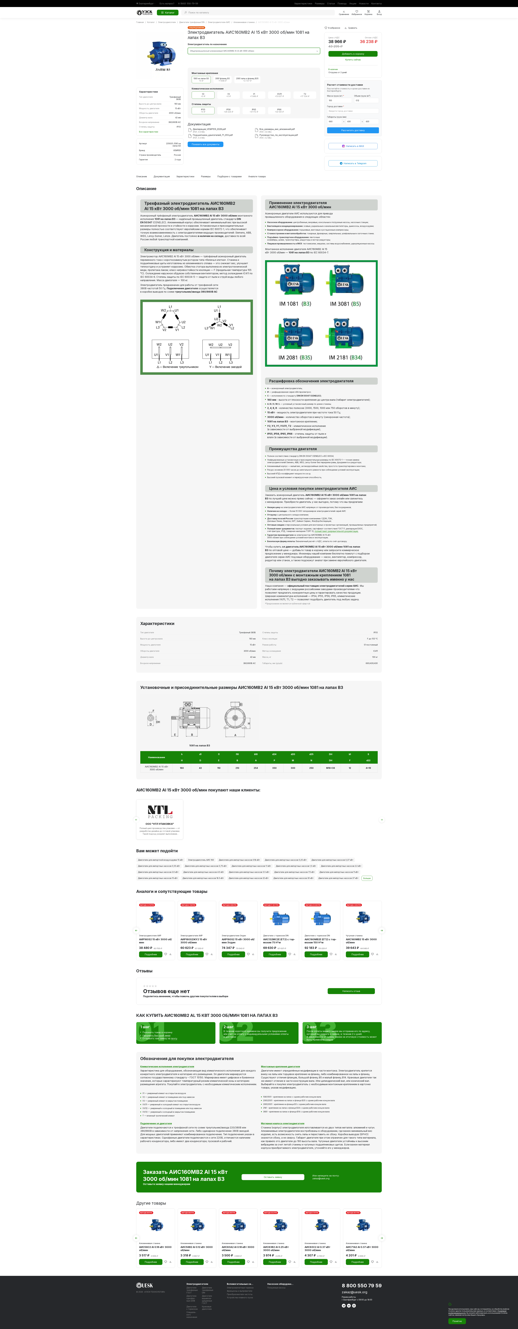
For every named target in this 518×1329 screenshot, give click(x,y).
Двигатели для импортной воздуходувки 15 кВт (160, 860)
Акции (352, 3)
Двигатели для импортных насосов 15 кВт (158, 878)
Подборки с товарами (229, 176)
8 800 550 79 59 (362, 1286)
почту (174, 1038)
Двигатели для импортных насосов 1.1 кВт (251, 866)
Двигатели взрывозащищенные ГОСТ (207, 1299)
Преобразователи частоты (239, 1294)
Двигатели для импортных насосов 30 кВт (293, 878)
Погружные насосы (276, 1288)
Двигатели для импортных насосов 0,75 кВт (206, 866)
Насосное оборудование (280, 1284)
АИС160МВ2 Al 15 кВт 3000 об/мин (156, 768)
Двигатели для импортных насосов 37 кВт (338, 878)
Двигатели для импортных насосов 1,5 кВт (296, 866)
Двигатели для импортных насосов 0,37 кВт (332, 860)
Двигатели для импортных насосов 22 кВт (249, 878)
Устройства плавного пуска (240, 1297)
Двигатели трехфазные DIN (207, 1290)
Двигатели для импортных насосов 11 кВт (339, 872)
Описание (141, 176)
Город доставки (335, 106)
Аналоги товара (257, 176)
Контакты (376, 3)
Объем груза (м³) (362, 96)
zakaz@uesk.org (320, 1178)
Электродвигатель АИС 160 (201, 860)
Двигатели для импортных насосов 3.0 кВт (158, 872)
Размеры (319, 3)
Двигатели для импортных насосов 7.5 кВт (294, 872)
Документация (162, 176)
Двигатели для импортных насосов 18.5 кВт (203, 878)
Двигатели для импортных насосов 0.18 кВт (239, 860)
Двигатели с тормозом (192, 1307)
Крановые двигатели (207, 1307)
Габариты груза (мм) (337, 117)
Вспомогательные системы (240, 1284)
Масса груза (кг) (335, 96)
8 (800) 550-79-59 (188, 3)
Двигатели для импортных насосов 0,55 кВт (159, 866)
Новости (364, 3)
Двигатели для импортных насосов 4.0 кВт (203, 872)
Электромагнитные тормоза (240, 1288)
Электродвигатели (197, 1284)
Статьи (331, 3)
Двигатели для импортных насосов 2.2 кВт (341, 866)
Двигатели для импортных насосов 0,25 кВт (286, 860)
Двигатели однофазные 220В (191, 1298)
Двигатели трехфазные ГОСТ (192, 1290)
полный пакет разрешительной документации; (336, 531)
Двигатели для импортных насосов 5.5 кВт (249, 872)
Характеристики (303, 3)
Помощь (342, 3)
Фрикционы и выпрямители (239, 1291)
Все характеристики (148, 132)
